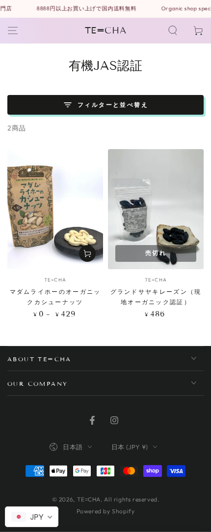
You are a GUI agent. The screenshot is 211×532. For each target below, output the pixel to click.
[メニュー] (13, 30)
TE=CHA (89, 499)
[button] (172, 30)
